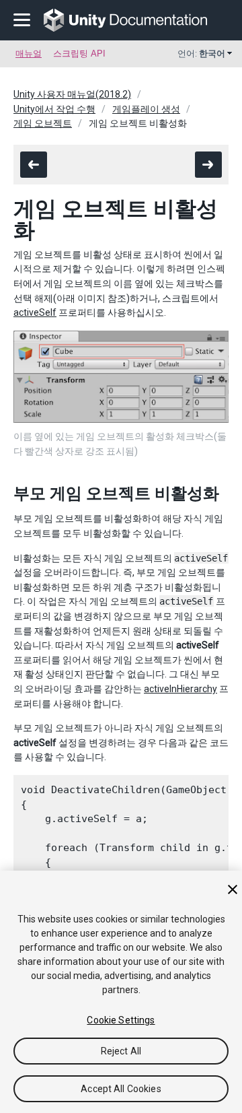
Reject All (121, 1051)
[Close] (233, 889)
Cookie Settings (121, 1020)
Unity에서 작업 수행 (54, 109)
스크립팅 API (79, 53)
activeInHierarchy (180, 688)
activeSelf (34, 312)
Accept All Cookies (121, 1088)
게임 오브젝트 (42, 123)
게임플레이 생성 (146, 109)
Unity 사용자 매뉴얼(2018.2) (72, 94)
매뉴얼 (28, 53)
